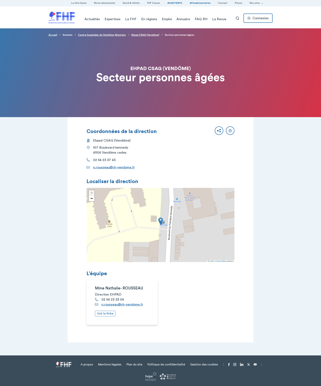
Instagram (234, 364)
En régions (149, 19)
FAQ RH (201, 19)
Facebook (229, 364)
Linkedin (241, 364)
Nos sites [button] (255, 3)
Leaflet (211, 261)
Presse (238, 3)
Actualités (92, 19)
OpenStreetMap (221, 261)
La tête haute (79, 3)
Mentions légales (109, 364)
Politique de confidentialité (166, 364)
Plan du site (134, 364)
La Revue (219, 19)
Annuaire (183, 19)
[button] (219, 130)
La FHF (131, 19)
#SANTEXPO (174, 3)
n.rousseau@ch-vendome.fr (114, 167)
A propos (87, 364)
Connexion (260, 18)
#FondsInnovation (200, 3)
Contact (222, 3)
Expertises (113, 19)
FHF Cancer (153, 3)
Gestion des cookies (204, 364)
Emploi (167, 19)
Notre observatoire (104, 3)
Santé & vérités (131, 3)
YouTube (255, 364)
